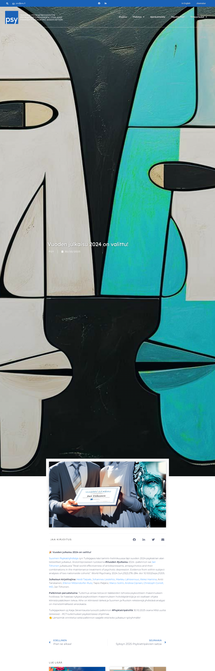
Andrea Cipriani (134, 583)
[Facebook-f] (99, 3)
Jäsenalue (201, 3)
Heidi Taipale (83, 579)
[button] (134, 539)
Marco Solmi (116, 583)
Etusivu (123, 16)
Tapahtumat (178, 16)
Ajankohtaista (157, 16)
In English (186, 3)
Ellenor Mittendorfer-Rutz (77, 583)
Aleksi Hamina (148, 579)
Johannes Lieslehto (103, 579)
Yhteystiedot (197, 16)
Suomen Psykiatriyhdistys (63, 558)
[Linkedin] (105, 3)
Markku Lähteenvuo (127, 579)
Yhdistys (137, 16)
